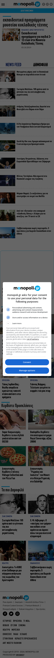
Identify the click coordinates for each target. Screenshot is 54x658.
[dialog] (27, 329)
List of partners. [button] (33, 339)
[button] (27, 323)
